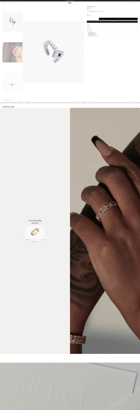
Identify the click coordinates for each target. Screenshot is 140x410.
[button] (128, 3)
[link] (35, 232)
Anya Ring (27, 239)
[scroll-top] (138, 408)
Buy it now (112, 21)
